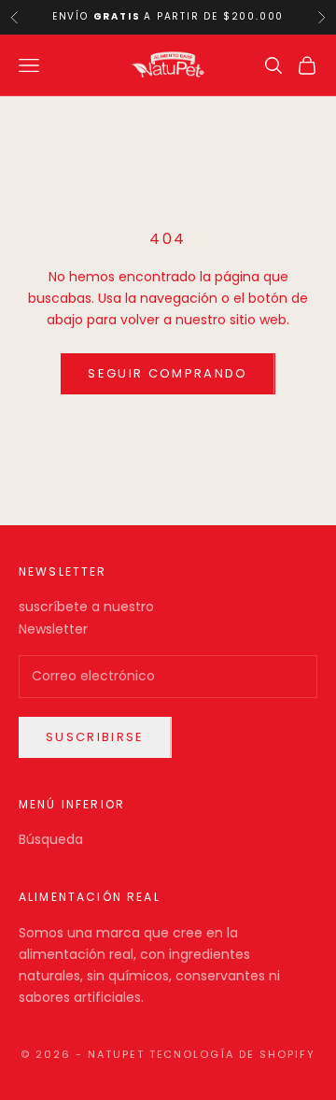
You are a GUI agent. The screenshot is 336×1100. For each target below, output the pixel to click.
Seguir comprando (167, 373)
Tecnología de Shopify (232, 1054)
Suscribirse (95, 737)
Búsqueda (51, 839)
